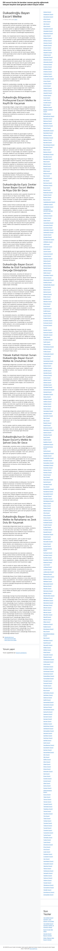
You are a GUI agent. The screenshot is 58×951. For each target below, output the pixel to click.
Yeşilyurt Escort (47, 878)
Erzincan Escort (47, 323)
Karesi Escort (47, 475)
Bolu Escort (46, 176)
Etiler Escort (46, 337)
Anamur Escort (47, 67)
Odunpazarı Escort (48, 659)
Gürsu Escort (47, 397)
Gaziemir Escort (47, 363)
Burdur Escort (47, 197)
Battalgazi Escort (48, 137)
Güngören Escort (48, 394)
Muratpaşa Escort (48, 629)
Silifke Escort (47, 759)
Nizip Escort (46, 652)
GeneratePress (33, 948)
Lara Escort (46, 564)
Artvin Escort (47, 86)
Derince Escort (47, 270)
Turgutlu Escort (47, 830)
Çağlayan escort (48, 204)
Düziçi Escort (47, 289)
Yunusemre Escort (48, 887)
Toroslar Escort (47, 823)
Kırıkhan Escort (47, 520)
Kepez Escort (47, 506)
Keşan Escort (47, 508)
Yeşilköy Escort (47, 875)
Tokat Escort (47, 818)
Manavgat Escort (48, 584)
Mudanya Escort (48, 624)
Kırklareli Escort (47, 522)
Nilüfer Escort (47, 650)
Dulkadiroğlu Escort (9, 637)
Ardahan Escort (47, 76)
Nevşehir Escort (47, 645)
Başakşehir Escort (48, 130)
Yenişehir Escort (48, 873)
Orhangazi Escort (48, 666)
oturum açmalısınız (21, 652)
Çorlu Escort (46, 249)
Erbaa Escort (47, 304)
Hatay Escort (47, 408)
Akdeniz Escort (47, 38)
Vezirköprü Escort (48, 861)
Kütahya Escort (47, 562)
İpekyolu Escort (47, 427)
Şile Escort (46, 757)
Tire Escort (46, 816)
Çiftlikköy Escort (48, 242)
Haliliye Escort (47, 401)
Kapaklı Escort (47, 456)
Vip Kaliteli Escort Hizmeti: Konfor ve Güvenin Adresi (48, 925)
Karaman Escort (47, 467)
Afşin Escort (46, 19)
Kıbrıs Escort (47, 517)
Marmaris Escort (48, 591)
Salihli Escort (47, 700)
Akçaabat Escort (48, 28)
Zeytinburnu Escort (48, 892)
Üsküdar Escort (47, 854)
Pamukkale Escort (48, 678)
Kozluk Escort (47, 546)
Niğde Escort (47, 647)
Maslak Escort (47, 593)
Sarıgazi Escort (47, 719)
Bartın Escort (47, 128)
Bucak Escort (47, 190)
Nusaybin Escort (48, 654)
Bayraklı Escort (47, 142)
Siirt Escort (46, 755)
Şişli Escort (46, 774)
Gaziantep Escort (48, 361)
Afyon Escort (47, 21)
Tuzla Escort (46, 842)
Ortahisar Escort (48, 669)
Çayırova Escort (47, 227)
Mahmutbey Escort (48, 576)
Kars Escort (46, 477)
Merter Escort (47, 612)
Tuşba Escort (47, 840)
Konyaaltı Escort (48, 541)
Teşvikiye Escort (48, 813)
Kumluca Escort (47, 553)
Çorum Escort (47, 251)
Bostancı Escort (47, 185)
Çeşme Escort (47, 235)
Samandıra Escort (48, 704)
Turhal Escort (47, 835)
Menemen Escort (48, 603)
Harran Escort (47, 406)
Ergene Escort (47, 318)
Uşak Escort (46, 852)
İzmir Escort (46, 437)
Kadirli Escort (47, 439)
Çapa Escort (46, 220)
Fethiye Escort (47, 349)
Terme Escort (47, 811)
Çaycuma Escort (48, 225)
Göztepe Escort (47, 387)
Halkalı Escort (47, 404)
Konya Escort (47, 539)
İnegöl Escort (47, 425)
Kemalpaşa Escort (48, 501)
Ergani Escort (47, 316)
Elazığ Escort (47, 299)
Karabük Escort (47, 460)
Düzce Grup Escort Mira (10, 638)
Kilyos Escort (47, 515)
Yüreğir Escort (47, 890)
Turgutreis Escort (48, 832)
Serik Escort (46, 743)
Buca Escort (46, 187)
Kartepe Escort (47, 484)
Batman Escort (47, 135)
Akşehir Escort (47, 45)
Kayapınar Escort (48, 491)
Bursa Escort (47, 199)
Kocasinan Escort (48, 534)
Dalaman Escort (47, 258)
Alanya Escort (47, 50)
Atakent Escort (47, 88)
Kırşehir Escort (47, 525)
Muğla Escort (47, 626)
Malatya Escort (47, 579)
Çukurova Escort (48, 254)
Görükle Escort (47, 385)
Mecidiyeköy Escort (48, 595)
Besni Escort (47, 149)
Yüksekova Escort (48, 885)
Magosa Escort (47, 574)
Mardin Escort (47, 588)
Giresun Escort (47, 375)
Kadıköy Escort (47, 442)
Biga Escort (46, 161)
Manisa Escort (47, 586)
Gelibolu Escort (47, 368)
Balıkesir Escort (47, 123)
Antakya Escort (47, 71)
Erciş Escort (46, 306)
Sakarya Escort (47, 697)
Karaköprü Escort (48, 465)
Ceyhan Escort (47, 237)
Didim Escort (47, 273)
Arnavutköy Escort (48, 78)
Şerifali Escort (47, 740)
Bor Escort (46, 180)
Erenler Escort (47, 313)
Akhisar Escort (47, 40)
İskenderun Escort (48, 430)
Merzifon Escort (47, 615)
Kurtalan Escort (47, 555)
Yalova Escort (47, 868)
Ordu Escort (46, 664)
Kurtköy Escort (47, 557)
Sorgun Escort (47, 788)
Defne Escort (47, 263)
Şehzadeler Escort (48, 731)
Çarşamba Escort (48, 223)
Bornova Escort (47, 183)
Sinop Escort (47, 769)
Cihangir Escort (47, 246)
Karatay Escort (47, 472)
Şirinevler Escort (48, 771)
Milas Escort (46, 622)
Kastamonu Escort (48, 489)
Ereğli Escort (47, 311)
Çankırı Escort (47, 218)
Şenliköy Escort (47, 735)
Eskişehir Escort (47, 335)
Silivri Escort (46, 762)
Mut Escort (46, 638)
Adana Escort (47, 12)
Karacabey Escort (48, 463)
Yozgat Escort (47, 883)
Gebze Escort (47, 366)
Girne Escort (47, 377)
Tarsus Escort (47, 799)
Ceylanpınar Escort (48, 239)
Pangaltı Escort (47, 681)
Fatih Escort (46, 342)
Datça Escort (47, 261)
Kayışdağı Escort (48, 494)
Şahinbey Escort (48, 695)
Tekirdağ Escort (47, 806)
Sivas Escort (46, 776)
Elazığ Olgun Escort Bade (10, 640)
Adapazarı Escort (48, 14)
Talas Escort (46, 797)
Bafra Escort (46, 105)
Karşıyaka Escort (48, 479)
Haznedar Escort (48, 411)
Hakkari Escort (47, 399)
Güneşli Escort (47, 392)
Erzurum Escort (47, 325)
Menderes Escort (48, 600)
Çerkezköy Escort (48, 232)
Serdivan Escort (47, 738)
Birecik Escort (47, 168)
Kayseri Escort (47, 496)
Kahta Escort (47, 451)
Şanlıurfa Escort (47, 712)
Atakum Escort (47, 90)
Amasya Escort (47, 64)
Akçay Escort (47, 36)
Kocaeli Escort (47, 532)
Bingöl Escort (47, 166)
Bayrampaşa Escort (48, 145)
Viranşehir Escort (48, 863)
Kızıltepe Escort (47, 529)
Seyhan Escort (47, 750)
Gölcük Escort (47, 380)
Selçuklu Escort (47, 733)
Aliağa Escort (47, 55)
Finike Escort (47, 351)
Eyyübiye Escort (47, 339)
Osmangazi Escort (48, 671)
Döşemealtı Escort (48, 280)
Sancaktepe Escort (48, 709)
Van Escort (46, 859)
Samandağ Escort (48, 702)
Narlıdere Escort (48, 640)
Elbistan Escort (47, 301)
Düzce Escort (47, 287)
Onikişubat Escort (48, 662)
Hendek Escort (47, 413)
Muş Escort (46, 631)
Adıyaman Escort (48, 17)
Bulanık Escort (47, 195)
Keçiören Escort (47, 498)
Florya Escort (47, 356)
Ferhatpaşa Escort (48, 346)
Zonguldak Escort (48, 894)
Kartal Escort (47, 482)
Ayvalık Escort (47, 102)
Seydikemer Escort (48, 745)
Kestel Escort (47, 510)
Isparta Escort (47, 432)
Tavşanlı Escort (47, 804)
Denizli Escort (47, 268)
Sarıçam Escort (47, 716)
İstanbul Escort (47, 435)
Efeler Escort (47, 296)
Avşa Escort (46, 98)
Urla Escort (46, 849)
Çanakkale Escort (48, 207)
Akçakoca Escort (48, 33)
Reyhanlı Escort (47, 688)
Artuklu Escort (47, 83)
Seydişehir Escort (48, 747)
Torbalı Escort (47, 821)
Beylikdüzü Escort (48, 154)
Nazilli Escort (47, 643)
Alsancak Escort (48, 57)
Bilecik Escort (47, 164)
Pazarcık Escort (47, 683)
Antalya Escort (47, 74)
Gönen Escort (47, 382)
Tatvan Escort (47, 802)
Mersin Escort (47, 610)
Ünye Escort (46, 847)
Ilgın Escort (46, 420)
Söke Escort (46, 783)
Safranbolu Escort (48, 693)
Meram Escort (47, 607)
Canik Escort (47, 213)
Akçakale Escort (48, 31)
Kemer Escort (47, 503)
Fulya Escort (46, 358)
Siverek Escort (47, 778)
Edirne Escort (47, 292)
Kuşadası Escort (48, 560)
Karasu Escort (47, 470)
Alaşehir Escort (47, 52)
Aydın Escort (47, 100)
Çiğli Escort (46, 244)
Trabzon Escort (47, 825)
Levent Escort (47, 569)
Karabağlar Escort (48, 458)
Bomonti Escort (47, 178)
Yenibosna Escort (48, 871)
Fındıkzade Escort (48, 354)
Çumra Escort (47, 256)
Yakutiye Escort (47, 866)
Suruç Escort (47, 794)
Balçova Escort (47, 121)
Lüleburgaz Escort (48, 572)
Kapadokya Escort (48, 453)
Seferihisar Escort (48, 726)
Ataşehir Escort (47, 93)
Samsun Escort (47, 707)
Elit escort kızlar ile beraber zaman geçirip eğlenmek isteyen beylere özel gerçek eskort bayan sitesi (26, 3)
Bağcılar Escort (47, 107)
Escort (45, 327)
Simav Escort (47, 766)
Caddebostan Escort (49, 202)
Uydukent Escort (48, 856)
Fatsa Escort (47, 344)
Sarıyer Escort (47, 721)
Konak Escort (47, 537)
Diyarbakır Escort (48, 275)
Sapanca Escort (47, 714)
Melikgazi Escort (48, 598)
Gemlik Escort (47, 370)
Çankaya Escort (47, 215)
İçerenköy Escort (48, 416)
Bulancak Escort (48, 192)
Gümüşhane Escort (48, 389)
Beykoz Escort (47, 152)
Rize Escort (46, 690)
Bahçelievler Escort (48, 116)
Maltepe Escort (47, 581)
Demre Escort (47, 265)
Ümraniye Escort (48, 844)
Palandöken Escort (48, 676)
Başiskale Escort (48, 133)
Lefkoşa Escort (47, 567)
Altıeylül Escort (47, 59)
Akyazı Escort (47, 47)
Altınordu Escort (48, 62)
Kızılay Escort (47, 527)
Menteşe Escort (47, 605)
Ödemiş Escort (47, 657)
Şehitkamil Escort (48, 728)
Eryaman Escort (47, 320)
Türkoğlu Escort (47, 837)
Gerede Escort (47, 373)
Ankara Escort (47, 69)
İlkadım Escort (47, 423)
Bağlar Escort (47, 114)
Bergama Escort (47, 147)
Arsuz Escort (47, 81)
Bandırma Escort (48, 126)
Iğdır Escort (46, 418)
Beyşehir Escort (47, 159)
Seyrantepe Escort (48, 752)
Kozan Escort (47, 544)
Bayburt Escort (47, 140)
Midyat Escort (47, 619)
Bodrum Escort (47, 173)
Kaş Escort (46, 486)
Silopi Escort (46, 764)
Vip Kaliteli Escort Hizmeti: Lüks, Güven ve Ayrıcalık (48, 919)
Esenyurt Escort (47, 332)
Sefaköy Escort (47, 724)
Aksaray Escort (47, 43)
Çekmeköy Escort (48, 230)
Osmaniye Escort (48, 674)
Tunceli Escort (47, 828)
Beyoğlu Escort (47, 157)
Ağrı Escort (46, 24)
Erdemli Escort (47, 308)
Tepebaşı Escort (48, 809)
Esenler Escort (47, 330)
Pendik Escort (47, 685)
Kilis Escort (46, 513)
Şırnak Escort (47, 781)
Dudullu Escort (47, 282)
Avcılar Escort (47, 95)
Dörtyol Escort (47, 277)
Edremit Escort (47, 294)
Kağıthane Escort (48, 444)
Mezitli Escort (47, 617)
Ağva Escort (46, 26)
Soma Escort (47, 785)
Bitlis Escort (46, 171)
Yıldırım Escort (47, 880)
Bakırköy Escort (47, 118)
